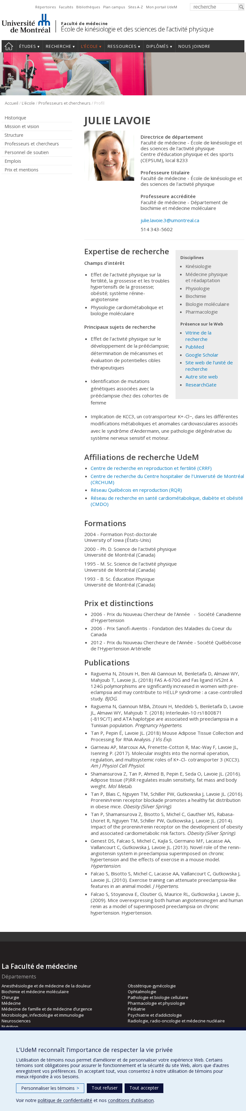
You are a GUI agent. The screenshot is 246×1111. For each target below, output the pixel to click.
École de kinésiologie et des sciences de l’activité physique (137, 29)
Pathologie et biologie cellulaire (158, 997)
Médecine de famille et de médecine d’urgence (47, 1009)
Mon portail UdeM (161, 6)
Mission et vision (21, 126)
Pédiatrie (136, 1009)
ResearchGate (201, 384)
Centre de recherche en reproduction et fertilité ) (151, 468)
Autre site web (201, 376)
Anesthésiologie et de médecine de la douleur (46, 986)
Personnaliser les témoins (50, 1088)
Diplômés (157, 46)
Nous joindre (194, 46)
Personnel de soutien (26, 152)
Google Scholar (201, 355)
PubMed (194, 346)
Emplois (12, 161)
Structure (13, 135)
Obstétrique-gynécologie (152, 986)
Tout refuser (105, 1088)
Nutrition (10, 1026)
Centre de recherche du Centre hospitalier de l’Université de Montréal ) (167, 479)
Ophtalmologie (142, 991)
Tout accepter (144, 1088)
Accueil (8, 46)
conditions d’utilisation (131, 1100)
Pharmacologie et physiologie (156, 1003)
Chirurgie (10, 997)
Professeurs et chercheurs (64, 103)
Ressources (122, 46)
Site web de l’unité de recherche (209, 365)
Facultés (66, 6)
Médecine (11, 1003)
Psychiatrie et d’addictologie (155, 1015)
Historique (15, 118)
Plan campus (114, 6)
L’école (89, 46)
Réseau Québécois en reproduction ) (136, 490)
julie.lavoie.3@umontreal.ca (170, 220)
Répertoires (45, 6)
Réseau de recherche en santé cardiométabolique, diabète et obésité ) (167, 501)
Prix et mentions (21, 170)
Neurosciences (16, 1021)
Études (27, 46)
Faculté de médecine (84, 23)
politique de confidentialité (65, 1100)
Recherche (58, 46)
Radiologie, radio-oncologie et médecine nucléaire (176, 1021)
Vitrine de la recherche (198, 335)
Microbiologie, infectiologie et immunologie (43, 1015)
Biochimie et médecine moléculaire (35, 991)
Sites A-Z (135, 6)
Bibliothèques (88, 6)
